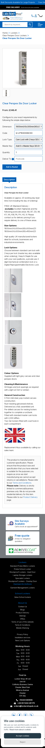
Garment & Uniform (22, 584)
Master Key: (7, 146)
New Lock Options (22, 640)
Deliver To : (8, 159)
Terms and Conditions (21, 483)
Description (9, 179)
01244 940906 (26, 700)
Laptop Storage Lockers (22, 575)
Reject (22, 742)
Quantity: (6, 152)
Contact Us (22, 607)
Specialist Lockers (22, 578)
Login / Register (35, 15)
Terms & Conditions (22, 625)
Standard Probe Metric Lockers (22, 566)
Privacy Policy (22, 634)
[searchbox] (29, 158)
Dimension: (7, 126)
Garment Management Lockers (22, 588)
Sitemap (22, 616)
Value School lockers (22, 597)
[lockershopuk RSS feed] (31, 715)
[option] (22, 68)
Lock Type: (7, 139)
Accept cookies (22, 736)
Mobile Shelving (22, 628)
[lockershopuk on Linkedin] (13, 715)
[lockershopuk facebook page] (19, 715)
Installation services (22, 637)
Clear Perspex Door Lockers (14, 35)
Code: (4, 133)
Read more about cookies (20, 729)
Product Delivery (30, 497)
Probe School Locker (22, 569)
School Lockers (22, 593)
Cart (40, 15)
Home (5, 33)
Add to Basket (12, 167)
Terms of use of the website (22, 622)
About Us (22, 603)
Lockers (14, 33)
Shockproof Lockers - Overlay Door (22, 581)
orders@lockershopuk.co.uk (25, 706)
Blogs (22, 610)
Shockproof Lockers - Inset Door (22, 572)
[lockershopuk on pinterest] (25, 715)
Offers (22, 619)
